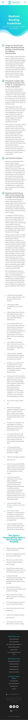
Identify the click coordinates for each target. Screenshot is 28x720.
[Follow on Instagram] (14, 706)
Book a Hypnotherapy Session (14, 661)
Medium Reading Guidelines (13, 647)
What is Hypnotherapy (14, 666)
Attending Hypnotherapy (14, 663)
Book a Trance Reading (14, 641)
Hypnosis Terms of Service (14, 672)
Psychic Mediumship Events (14, 683)
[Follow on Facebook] (10, 706)
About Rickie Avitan (14, 686)
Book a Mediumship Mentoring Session (14, 644)
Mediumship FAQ (14, 649)
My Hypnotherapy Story (14, 669)
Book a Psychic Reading (14, 639)
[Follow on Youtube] (17, 706)
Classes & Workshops (14, 680)
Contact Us (14, 688)
